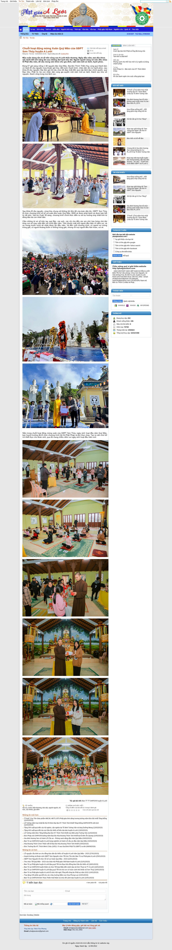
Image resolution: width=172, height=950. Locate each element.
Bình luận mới (128, 45)
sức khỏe (29, 810)
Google (121, 305)
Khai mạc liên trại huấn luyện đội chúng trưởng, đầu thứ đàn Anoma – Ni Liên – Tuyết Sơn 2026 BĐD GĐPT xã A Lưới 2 (138, 160)
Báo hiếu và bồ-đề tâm (135, 138)
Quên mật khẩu (129, 301)
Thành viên (30, 1)
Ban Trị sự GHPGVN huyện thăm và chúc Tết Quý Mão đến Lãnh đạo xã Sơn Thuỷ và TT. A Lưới (59, 867)
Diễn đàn (56, 29)
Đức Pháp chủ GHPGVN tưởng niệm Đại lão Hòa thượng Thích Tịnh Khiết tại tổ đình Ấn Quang (58, 836)
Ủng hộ (44, 34)
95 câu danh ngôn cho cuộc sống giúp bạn (128, 76)
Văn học (93, 29)
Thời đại (77, 29)
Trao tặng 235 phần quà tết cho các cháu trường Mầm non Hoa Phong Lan (51, 875)
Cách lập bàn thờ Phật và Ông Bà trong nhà (129, 51)
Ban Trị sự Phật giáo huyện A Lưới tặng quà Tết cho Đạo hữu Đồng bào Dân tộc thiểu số (56, 864)
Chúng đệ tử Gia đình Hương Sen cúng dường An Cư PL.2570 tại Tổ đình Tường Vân (138, 150)
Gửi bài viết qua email (98, 48)
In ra (91, 51)
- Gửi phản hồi (102, 882)
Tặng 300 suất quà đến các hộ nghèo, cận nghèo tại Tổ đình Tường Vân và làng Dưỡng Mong (58, 828)
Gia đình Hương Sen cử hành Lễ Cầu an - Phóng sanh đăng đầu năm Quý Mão (53, 838)
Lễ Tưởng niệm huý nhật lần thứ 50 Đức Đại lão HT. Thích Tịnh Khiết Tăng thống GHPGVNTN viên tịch (61, 823)
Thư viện (135, 29)
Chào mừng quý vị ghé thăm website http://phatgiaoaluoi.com (129, 267)
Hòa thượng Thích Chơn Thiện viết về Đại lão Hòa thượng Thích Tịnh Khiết (51, 844)
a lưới (30, 808)
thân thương (37, 808)
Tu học (32, 29)
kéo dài (45, 808)
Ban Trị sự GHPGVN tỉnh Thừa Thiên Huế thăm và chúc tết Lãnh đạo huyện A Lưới (54, 878)
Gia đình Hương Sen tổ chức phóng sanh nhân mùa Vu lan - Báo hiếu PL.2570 (138, 101)
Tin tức (26, 29)
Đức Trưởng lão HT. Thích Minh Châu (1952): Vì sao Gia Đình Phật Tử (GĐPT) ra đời (55, 846)
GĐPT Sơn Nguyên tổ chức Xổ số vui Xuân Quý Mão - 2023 (45, 859)
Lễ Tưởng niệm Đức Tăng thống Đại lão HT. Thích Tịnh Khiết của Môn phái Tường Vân (55, 833)
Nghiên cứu (118, 29)
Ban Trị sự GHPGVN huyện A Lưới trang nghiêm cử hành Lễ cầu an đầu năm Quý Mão (55, 841)
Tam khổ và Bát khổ (120, 56)
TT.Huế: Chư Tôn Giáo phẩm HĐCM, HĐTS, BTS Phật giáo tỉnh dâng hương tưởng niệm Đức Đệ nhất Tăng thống (65, 818)
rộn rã (24, 808)
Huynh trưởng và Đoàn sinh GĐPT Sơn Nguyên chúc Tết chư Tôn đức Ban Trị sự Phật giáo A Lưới (60, 856)
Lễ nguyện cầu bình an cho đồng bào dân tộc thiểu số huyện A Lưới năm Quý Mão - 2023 (56, 854)
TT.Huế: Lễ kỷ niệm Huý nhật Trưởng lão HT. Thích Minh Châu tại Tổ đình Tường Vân (137, 92)
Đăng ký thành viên (81, 921)
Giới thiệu (13, 1)
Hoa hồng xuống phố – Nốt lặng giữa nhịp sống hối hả (137, 110)
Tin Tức (21, 1)
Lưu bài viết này (96, 53)
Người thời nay (67, 29)
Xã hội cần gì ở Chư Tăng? (137, 119)
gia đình (37, 810)
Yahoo (133, 305)
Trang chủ (4, 1)
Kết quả (125, 256)
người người (53, 808)
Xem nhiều (116, 45)
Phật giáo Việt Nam (105, 29)
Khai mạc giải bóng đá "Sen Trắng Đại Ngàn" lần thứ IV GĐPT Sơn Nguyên (137, 130)
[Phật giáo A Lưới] (43, 11)
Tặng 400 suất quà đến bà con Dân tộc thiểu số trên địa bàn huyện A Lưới (51, 830)
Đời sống (40, 29)
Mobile (36, 915)
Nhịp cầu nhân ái (56, 34)
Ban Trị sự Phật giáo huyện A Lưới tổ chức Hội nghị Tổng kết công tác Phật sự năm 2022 (56, 872)
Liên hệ (38, 1)
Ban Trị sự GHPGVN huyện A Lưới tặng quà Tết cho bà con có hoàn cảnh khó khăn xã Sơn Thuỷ (59, 870)
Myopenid (144, 305)
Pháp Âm (55, 1)
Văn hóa (85, 29)
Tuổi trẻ (48, 29)
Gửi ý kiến (92, 928)
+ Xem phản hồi (91, 882)
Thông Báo (24, 34)
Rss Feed (170, 1)
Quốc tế (127, 29)
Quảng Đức (65, 54)
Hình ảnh (46, 1)
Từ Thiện (35, 34)
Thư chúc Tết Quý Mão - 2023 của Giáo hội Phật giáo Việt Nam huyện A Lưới (52, 862)
